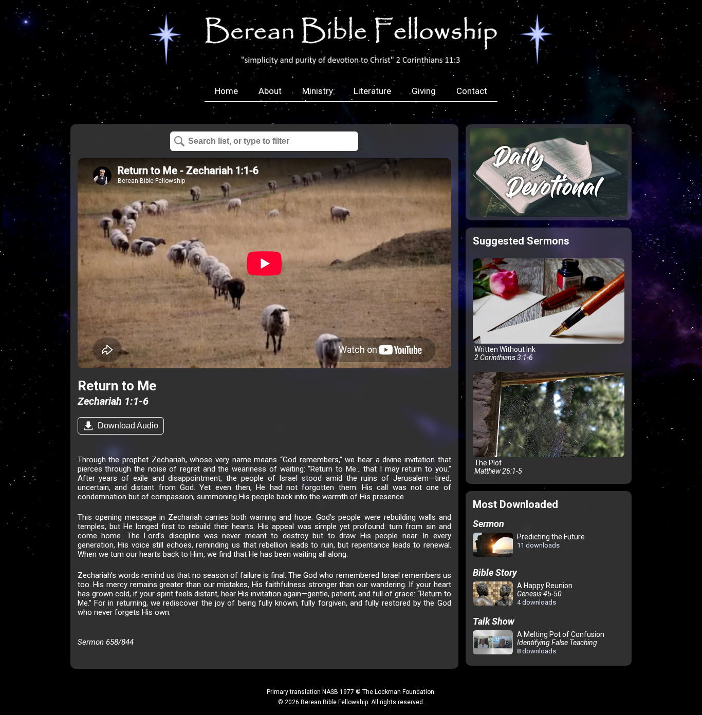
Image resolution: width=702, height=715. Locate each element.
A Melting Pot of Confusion (559, 642)
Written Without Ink (504, 353)
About (270, 91)
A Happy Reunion (543, 593)
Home (226, 91)
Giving (424, 91)
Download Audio (127, 425)
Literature (372, 91)
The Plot (497, 467)
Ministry (317, 91)
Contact (471, 91)
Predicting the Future (550, 541)
